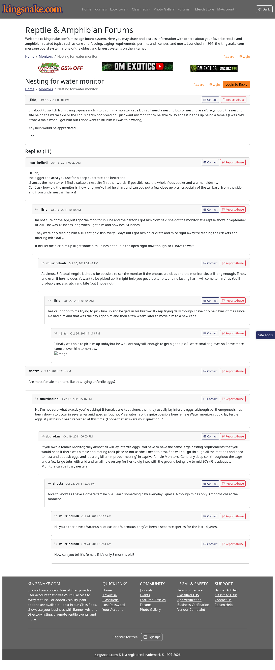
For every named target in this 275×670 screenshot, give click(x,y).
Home (86, 9)
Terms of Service (190, 590)
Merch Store (204, 9)
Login (246, 56)
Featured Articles (153, 600)
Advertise (109, 595)
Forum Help (224, 604)
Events (145, 595)
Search (230, 56)
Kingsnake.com (106, 654)
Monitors (46, 56)
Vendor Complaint (191, 609)
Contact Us (223, 600)
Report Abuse (235, 100)
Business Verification (193, 604)
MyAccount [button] (225, 9)
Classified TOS (188, 595)
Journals (100, 9)
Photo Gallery (164, 9)
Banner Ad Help (227, 590)
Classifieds (110, 600)
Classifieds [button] (140, 9)
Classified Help (226, 595)
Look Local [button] (118, 9)
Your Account (112, 609)
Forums (146, 604)
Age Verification (189, 600)
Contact (211, 100)
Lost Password (113, 604)
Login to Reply (236, 84)
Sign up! (153, 637)
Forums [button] (183, 9)
